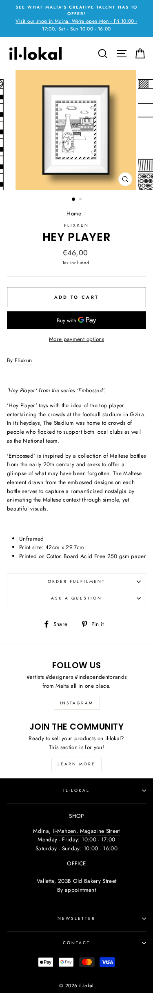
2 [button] (81, 200)
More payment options (76, 339)
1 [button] (74, 200)
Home (74, 213)
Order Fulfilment (76, 581)
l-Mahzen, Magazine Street (87, 831)
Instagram (76, 703)
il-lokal (76, 790)
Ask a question (76, 598)
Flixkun (76, 225)
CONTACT (76, 943)
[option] (76, 18)
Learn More (76, 764)
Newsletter (77, 918)
